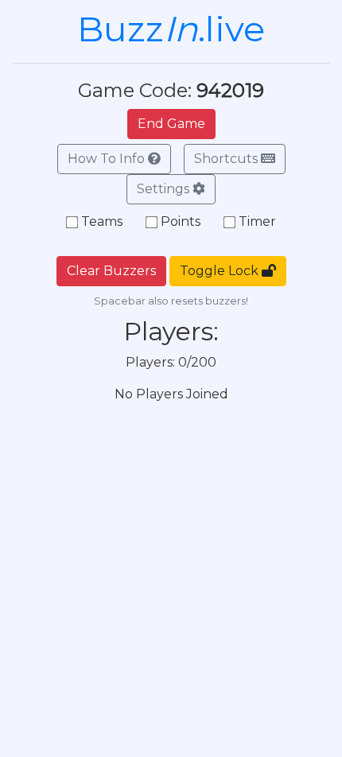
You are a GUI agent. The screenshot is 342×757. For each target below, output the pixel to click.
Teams (101, 221)
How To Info (108, 158)
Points (180, 221)
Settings (164, 188)
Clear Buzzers (111, 270)
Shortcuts (227, 158)
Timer (257, 221)
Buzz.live (171, 28)
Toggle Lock (221, 270)
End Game (171, 123)
